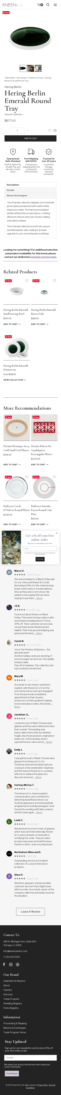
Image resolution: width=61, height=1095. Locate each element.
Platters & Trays (36, 78)
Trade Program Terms (14, 1032)
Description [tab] (13, 185)
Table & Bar (10, 78)
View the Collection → (14, 114)
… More (38, 598)
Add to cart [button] (10, 324)
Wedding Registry (12, 1003)
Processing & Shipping (15, 1023)
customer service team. (43, 257)
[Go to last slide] (21, 68)
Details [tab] (10, 190)
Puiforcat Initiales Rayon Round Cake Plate (41, 510)
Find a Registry (11, 1008)
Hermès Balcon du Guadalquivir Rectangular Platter (41, 450)
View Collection (13, 380)
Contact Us (11, 935)
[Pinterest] (17, 964)
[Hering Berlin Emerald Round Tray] (30, 38)
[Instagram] (10, 964)
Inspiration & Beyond (14, 981)
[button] (23, 68)
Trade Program (11, 999)
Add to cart (30, 138)
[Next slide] (39, 68)
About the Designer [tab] (17, 195)
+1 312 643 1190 (11, 957)
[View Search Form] (48, 5)
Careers (7, 990)
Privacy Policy (42, 1085)
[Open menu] (55, 4)
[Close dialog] (56, 533)
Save (7, 12)
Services (8, 994)
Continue (11, 1073)
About (6, 985)
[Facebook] (4, 964)
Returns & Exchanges (14, 1028)
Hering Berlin (13, 87)
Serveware (22, 78)
